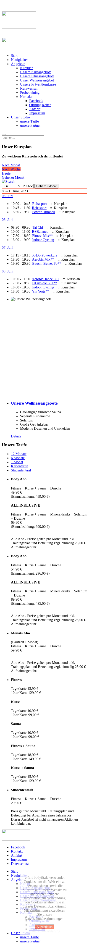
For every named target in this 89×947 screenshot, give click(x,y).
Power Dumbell (43, 212)
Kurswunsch (29, 88)
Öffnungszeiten (40, 105)
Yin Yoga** (40, 291)
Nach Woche (11, 169)
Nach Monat (11, 165)
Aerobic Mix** (43, 259)
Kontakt (26, 97)
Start (14, 56)
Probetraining (29, 92)
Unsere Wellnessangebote (34, 403)
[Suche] (8, 181)
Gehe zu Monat (13, 177)
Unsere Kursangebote (35, 72)
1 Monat (17, 462)
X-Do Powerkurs (44, 255)
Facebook (36, 101)
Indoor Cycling (43, 240)
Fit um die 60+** (44, 283)
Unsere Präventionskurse (38, 84)
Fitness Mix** (42, 236)
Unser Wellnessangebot (37, 80)
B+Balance (40, 231)
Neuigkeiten (20, 60)
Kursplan (26, 68)
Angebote (18, 64)
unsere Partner (30, 125)
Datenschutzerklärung (44, 931)
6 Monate (18, 458)
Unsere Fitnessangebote (37, 76)
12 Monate (18, 454)
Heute (6, 173)
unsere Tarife (29, 121)
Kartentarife (19, 466)
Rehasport (39, 204)
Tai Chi (37, 227)
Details (16, 436)
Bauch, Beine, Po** (46, 263)
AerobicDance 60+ (45, 279)
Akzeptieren (44, 927)
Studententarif (21, 470)
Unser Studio (20, 117)
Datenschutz (20, 864)
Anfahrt (34, 109)
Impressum (37, 113)
